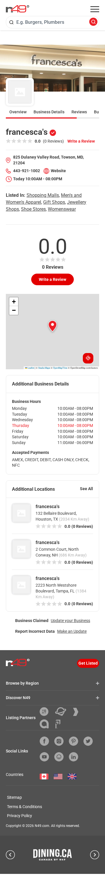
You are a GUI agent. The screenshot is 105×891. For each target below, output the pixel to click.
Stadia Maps (44, 367)
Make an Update (72, 631)
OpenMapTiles (60, 367)
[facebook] (44, 741)
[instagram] (59, 741)
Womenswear (62, 209)
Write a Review (81, 141)
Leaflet (30, 367)
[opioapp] (59, 756)
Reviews (79, 112)
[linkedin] (73, 756)
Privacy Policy (19, 815)
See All (86, 488)
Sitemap (14, 797)
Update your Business (70, 620)
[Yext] (46, 711)
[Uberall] (63, 711)
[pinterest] (73, 741)
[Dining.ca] (52, 854)
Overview (18, 112)
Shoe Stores (33, 209)
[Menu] (94, 9)
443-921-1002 (26, 170)
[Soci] (58, 724)
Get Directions (88, 358)
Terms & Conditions (24, 806)
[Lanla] (46, 724)
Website (58, 170)
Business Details (49, 112)
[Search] (93, 22)
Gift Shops (54, 202)
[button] (52, 326)
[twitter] (88, 741)
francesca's (48, 506)
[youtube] (44, 756)
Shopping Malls (43, 195)
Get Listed (88, 663)
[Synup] (78, 712)
